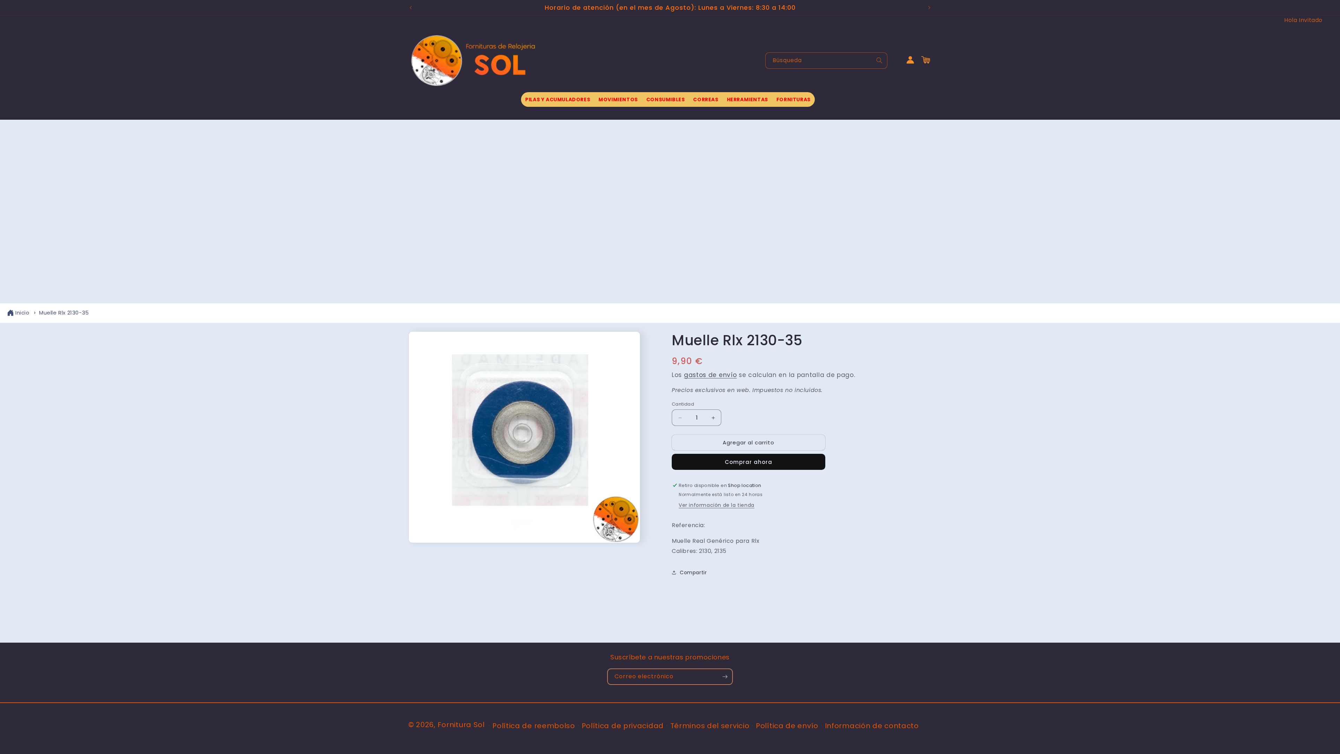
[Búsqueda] (879, 60)
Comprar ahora (748, 462)
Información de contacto (872, 726)
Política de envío (787, 726)
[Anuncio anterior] (410, 7)
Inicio (22, 312)
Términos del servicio (710, 726)
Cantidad (683, 404)
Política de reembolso (533, 726)
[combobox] (826, 60)
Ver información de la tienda (716, 505)
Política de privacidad (623, 726)
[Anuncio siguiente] (929, 7)
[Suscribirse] (724, 676)
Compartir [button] (693, 572)
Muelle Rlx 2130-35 (64, 312)
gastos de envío (710, 375)
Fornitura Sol (461, 725)
